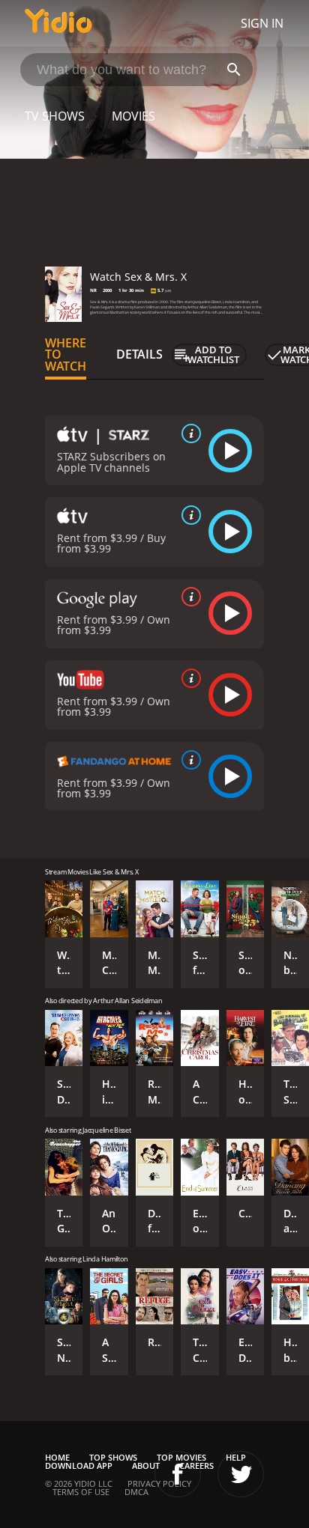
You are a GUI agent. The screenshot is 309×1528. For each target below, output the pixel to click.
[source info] (188, 433)
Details (139, 354)
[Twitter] (241, 1474)
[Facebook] (177, 1474)
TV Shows (55, 116)
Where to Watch (65, 355)
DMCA (136, 1491)
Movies (133, 116)
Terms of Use (81, 1491)
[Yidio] (58, 23)
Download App (78, 1465)
